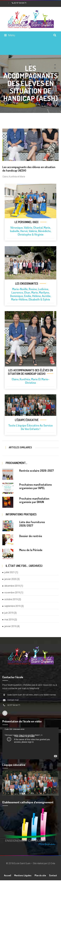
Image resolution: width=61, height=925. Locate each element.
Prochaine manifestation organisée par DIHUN (34, 500)
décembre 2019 (12, 586)
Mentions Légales (22, 875)
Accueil (7, 875)
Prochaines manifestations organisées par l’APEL (35, 486)
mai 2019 (9, 619)
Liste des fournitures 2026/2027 (32, 523)
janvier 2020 (10, 579)
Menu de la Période (30, 550)
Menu (11, 35)
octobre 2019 (11, 599)
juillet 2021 (9, 572)
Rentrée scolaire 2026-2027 (36, 470)
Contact (53, 875)
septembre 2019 (12, 606)
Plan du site (40, 875)
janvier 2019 (10, 626)
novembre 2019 (12, 592)
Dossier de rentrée (30, 536)
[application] (30, 743)
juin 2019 (8, 613)
